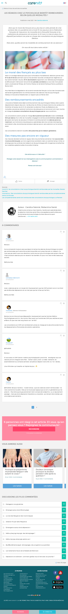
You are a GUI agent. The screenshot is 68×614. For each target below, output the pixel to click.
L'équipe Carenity (8, 578)
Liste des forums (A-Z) (41, 582)
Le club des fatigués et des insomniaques (19, 516)
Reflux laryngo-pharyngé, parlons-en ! (18, 539)
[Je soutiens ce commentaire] (60, 375)
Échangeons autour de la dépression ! (18, 527)
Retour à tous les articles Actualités (15, 8)
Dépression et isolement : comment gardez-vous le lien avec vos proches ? (30, 556)
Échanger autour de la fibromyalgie (17, 510)
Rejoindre (34, 429)
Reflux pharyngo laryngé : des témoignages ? (20, 533)
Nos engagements (8, 590)
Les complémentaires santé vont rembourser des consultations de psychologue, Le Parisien (32, 197)
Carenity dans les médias (26, 576)
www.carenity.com (13, 600)
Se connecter (47, 612)
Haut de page (61, 562)
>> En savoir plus (32, 216)
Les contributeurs (8, 583)
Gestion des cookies (25, 583)
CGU (21, 582)
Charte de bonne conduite (26, 579)
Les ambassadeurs (8, 579)
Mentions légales (24, 580)
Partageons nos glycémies (14, 504)
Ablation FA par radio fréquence (16, 522)
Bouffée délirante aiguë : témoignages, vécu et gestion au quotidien (28, 545)
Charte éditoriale (24, 578)
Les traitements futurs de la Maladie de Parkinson (22, 551)
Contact (22, 585)
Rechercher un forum (41, 575)
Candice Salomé (42, 20)
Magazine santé (39, 573)
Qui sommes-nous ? (9, 573)
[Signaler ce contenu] (64, 232)
